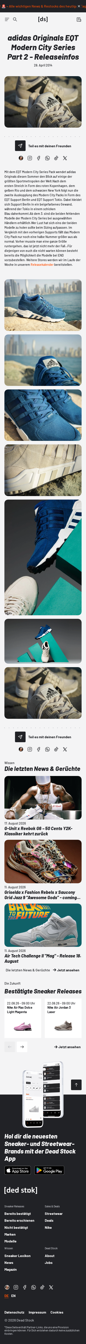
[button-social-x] (65, 158)
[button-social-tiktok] (56, 158)
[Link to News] (15, 19)
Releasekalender (42, 264)
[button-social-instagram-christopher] (21, 158)
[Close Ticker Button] (79, 6)
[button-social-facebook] (38, 158)
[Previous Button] (9, 1047)
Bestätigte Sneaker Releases (43, 991)
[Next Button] (22, 1047)
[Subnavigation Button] (7, 19)
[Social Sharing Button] (20, 145)
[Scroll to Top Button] (76, 1085)
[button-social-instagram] (29, 158)
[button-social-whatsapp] (47, 158)
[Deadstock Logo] (43, 19)
